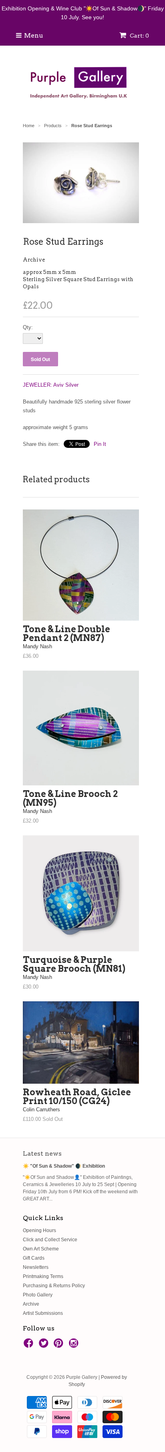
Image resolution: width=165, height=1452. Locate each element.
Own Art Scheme (41, 1249)
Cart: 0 (139, 35)
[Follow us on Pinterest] (60, 1345)
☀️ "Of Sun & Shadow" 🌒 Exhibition (64, 1166)
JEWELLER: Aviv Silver (50, 385)
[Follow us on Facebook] (30, 1345)
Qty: (28, 327)
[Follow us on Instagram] (75, 1345)
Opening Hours (39, 1230)
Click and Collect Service (50, 1239)
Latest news (42, 1153)
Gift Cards (33, 1258)
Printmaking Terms (43, 1276)
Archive (34, 260)
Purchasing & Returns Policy (54, 1285)
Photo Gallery (37, 1295)
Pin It (100, 444)
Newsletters (35, 1267)
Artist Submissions (43, 1313)
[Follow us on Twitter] (45, 1345)
